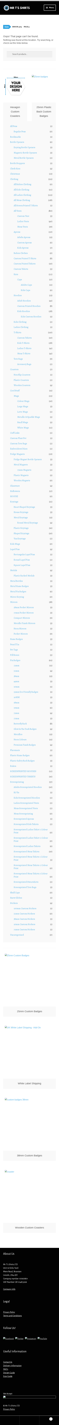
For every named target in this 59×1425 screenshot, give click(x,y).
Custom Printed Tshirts (25, 263)
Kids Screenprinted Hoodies (27, 797)
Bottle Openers (17, 142)
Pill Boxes (14, 655)
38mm (16, 676)
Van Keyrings (20, 538)
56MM (17, 697)
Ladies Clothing (21, 327)
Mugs (16, 395)
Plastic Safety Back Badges (22, 760)
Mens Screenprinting (23, 813)
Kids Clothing (20, 321)
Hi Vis (16, 792)
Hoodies (18, 295)
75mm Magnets (24, 469)
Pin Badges (15, 660)
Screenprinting (17, 781)
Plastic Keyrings (21, 528)
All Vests (18, 210)
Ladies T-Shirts (24, 348)
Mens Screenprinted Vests (26, 808)
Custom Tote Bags (18, 443)
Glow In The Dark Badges (25, 729)
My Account (10, 1420)
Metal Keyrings (21, 517)
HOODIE (14, 496)
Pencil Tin (14, 644)
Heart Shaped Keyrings (24, 507)
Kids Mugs (15, 543)
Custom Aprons (24, 242)
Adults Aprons (23, 237)
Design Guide (9, 1373)
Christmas (15, 173)
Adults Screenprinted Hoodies (28, 787)
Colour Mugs (23, 401)
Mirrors (13, 602)
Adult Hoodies (24, 300)
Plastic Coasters (21, 380)
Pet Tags (14, 649)
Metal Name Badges (19, 586)
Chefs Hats (15, 168)
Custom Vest (23, 216)
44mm (16, 681)
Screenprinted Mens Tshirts (26, 851)
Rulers (13, 766)
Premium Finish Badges (25, 744)
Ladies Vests (23, 221)
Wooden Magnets (22, 480)
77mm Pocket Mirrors (24, 612)
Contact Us (7, 1362)
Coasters (14, 369)
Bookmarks (15, 136)
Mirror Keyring (17, 596)
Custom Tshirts (21, 269)
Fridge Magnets (17, 454)
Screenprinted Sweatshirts (26, 881)
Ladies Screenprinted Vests (26, 803)
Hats (16, 274)
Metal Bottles (16, 581)
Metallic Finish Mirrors (24, 623)
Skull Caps (15, 892)
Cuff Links (14, 432)
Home (7, 27)
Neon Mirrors (20, 628)
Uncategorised (17, 934)
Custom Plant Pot (18, 438)
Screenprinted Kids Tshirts (26, 824)
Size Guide (7, 1376)
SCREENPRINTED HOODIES (23, 771)
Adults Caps (26, 284)
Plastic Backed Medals (24, 575)
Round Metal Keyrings (27, 522)
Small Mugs (22, 422)
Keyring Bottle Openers (24, 147)
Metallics (18, 734)
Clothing (14, 179)
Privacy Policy (9, 1312)
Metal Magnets (21, 464)
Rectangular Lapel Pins (24, 554)
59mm (16, 707)
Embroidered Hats (18, 448)
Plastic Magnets (21, 475)
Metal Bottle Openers (24, 157)
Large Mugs (22, 406)
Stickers (14, 903)
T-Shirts (17, 332)
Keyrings (14, 501)
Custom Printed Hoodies (28, 306)
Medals (13, 570)
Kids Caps (25, 290)
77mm (16, 718)
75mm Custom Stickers (24, 929)
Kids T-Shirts (23, 343)
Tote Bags (18, 358)
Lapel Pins (15, 549)
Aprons (17, 231)
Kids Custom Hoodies (31, 316)
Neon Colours (20, 739)
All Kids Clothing (21, 189)
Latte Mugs (22, 411)
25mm (16, 665)
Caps (19, 279)
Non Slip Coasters (22, 374)
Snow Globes (16, 897)
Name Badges (16, 639)
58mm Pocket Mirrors (24, 607)
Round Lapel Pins (22, 559)
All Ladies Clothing (22, 195)
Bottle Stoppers (17, 163)
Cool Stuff (14, 390)
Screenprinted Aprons (24, 818)
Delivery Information (12, 1366)
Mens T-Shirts (23, 353)
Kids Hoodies (23, 311)
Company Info (9, 1289)
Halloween (15, 491)
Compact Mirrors (22, 617)
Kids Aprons (23, 247)
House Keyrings (21, 512)
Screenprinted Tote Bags (25, 887)
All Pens (13, 126)
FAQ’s (5, 1369)
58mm (16, 702)
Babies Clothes (21, 253)
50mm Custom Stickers (24, 924)
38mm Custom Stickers (24, 919)
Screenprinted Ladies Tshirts (27, 846)
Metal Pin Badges (18, 591)
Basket (45, 1418)
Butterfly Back (20, 723)
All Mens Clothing (22, 200)
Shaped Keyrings (21, 533)
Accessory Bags (24, 364)
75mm (16, 713)
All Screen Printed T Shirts (26, 205)
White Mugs (23, 427)
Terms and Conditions (12, 1316)
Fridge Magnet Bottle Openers (28, 459)
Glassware (15, 485)
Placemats (15, 750)
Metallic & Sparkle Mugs (28, 417)
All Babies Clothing (22, 184)
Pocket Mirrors (21, 633)
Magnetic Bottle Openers (25, 152)
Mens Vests (22, 226)
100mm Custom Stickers (25, 908)
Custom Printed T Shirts (25, 258)
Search (29, 1420)
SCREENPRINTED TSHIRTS (22, 776)
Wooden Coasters (22, 385)
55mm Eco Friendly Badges (26, 691)
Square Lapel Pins (22, 565)
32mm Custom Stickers (24, 913)
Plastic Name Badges (20, 755)
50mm (16, 686)
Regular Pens (20, 131)
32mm (16, 670)
